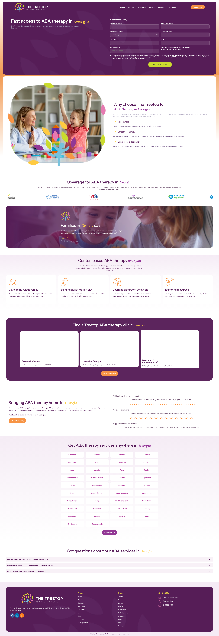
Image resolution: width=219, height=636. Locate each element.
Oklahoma (121, 616)
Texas (120, 619)
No (170, 49)
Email (163, 39)
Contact (81, 619)
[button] (8, 197)
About (122, 7)
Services (131, 7)
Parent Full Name (167, 31)
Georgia (120, 603)
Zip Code (113, 39)
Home (80, 597)
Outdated (178, 49)
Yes (164, 49)
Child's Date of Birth (117, 31)
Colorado (121, 600)
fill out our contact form (24, 294)
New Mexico (122, 610)
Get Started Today (160, 64)
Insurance (81, 606)
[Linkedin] (17, 615)
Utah (119, 623)
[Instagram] (22, 615)
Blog (79, 616)
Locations (172, 7)
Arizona (120, 597)
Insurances (142, 7)
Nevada (120, 606)
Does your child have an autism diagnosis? (175, 47)
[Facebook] (12, 615)
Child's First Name (116, 23)
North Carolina (123, 613)
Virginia (120, 626)
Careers (152, 7)
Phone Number (115, 47)
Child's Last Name (167, 23)
